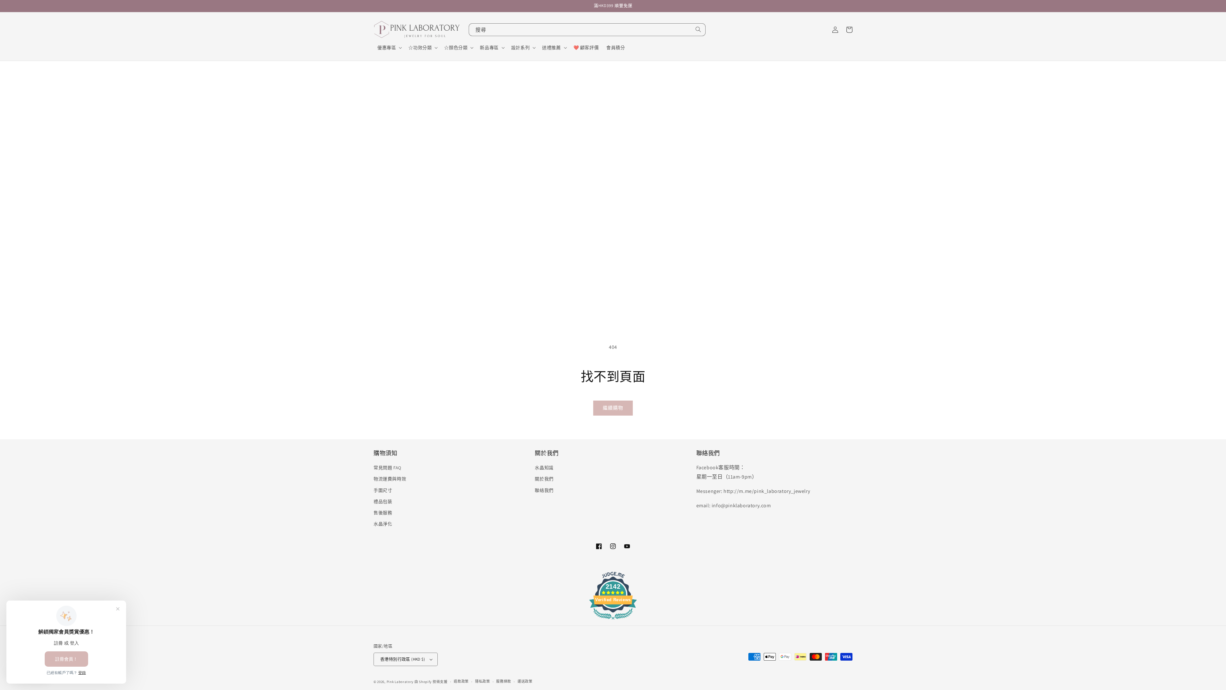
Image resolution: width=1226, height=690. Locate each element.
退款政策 (461, 681)
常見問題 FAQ (387, 468)
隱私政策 (482, 681)
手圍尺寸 (383, 490)
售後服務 (383, 513)
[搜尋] (698, 29)
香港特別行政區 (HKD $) (402, 659)
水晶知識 (544, 468)
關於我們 (544, 479)
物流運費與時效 (390, 479)
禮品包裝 (383, 501)
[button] (389, 47)
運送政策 (525, 681)
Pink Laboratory (400, 681)
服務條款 (503, 681)
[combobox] (587, 30)
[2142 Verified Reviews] (613, 620)
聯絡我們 (544, 490)
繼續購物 (613, 408)
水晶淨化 (383, 524)
